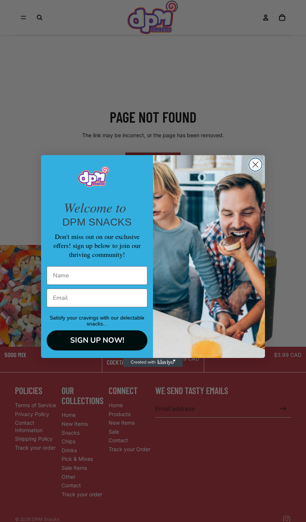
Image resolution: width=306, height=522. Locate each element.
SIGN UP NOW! (97, 340)
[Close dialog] (255, 164)
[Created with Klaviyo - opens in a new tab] (153, 362)
